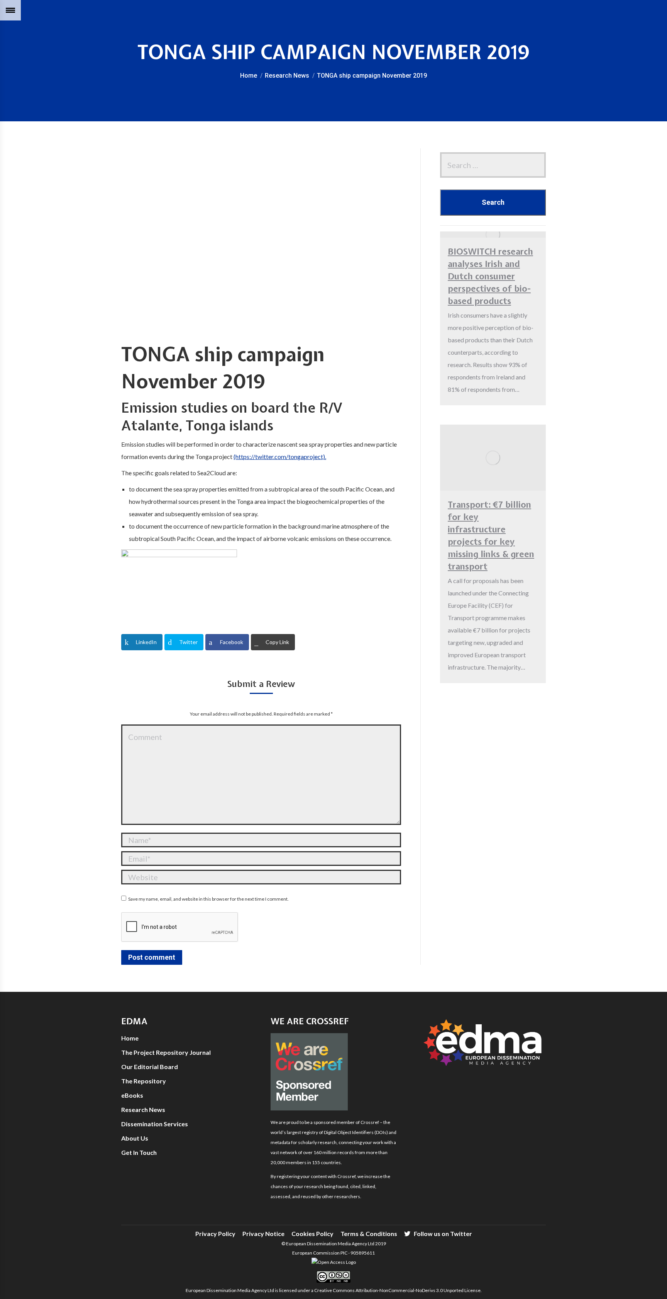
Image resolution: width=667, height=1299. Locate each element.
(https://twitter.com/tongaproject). (280, 456)
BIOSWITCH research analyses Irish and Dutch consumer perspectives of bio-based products (490, 276)
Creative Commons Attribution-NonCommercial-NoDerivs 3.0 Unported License (397, 1290)
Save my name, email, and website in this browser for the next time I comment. (208, 899)
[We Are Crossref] (309, 1108)
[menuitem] (215, 1233)
